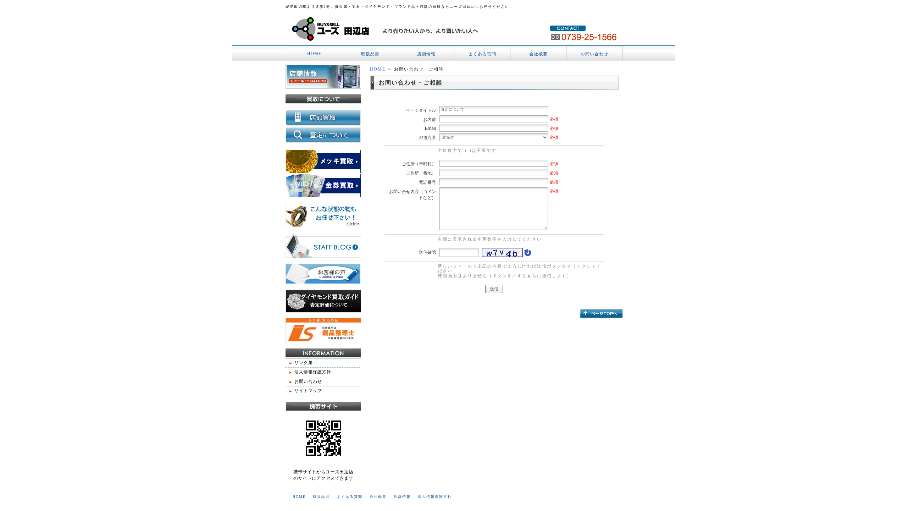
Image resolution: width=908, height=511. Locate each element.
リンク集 (303, 362)
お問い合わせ (594, 53)
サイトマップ (308, 390)
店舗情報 (426, 53)
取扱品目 (370, 53)
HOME (314, 53)
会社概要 (538, 53)
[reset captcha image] (527, 254)
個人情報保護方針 (312, 371)
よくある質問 (482, 53)
